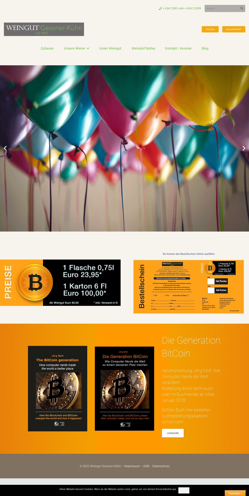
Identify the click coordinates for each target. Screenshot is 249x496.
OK (183, 490)
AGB (146, 466)
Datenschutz (161, 466)
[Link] (44, 29)
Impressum (132, 466)
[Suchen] (241, 8)
